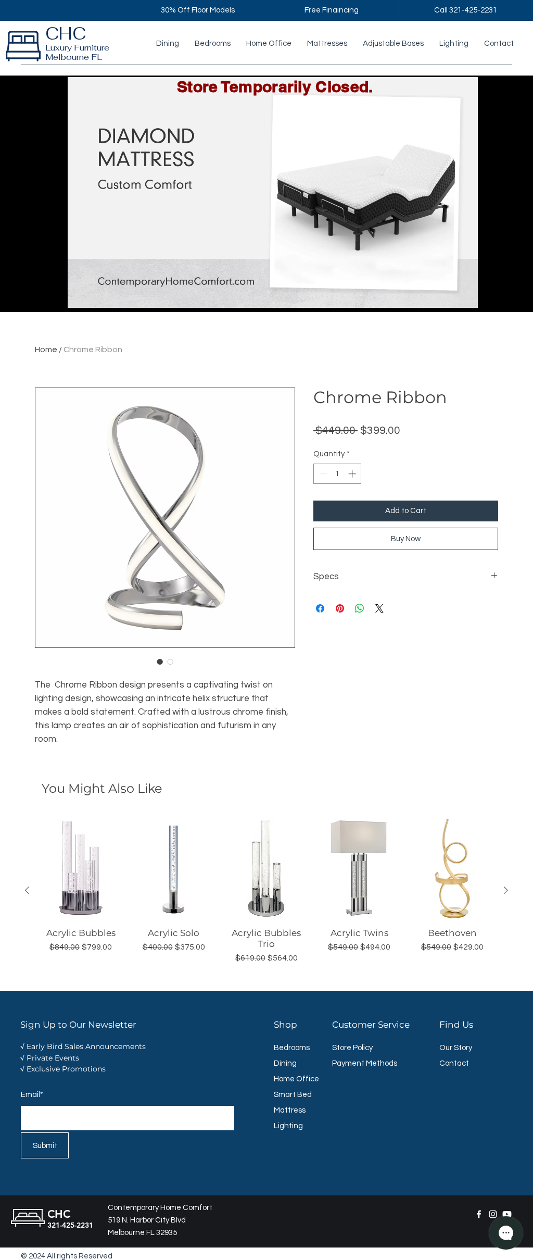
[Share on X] (379, 608)
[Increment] (353, 473)
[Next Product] (506, 890)
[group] (266, 890)
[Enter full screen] (486, 294)
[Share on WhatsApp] (359, 608)
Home (46, 349)
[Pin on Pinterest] (340, 608)
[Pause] (59, 294)
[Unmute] (76, 294)
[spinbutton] (337, 473)
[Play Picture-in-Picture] (468, 294)
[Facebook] (479, 1214)
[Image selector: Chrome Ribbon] (160, 661)
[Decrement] (322, 473)
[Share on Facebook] (320, 608)
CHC (65, 33)
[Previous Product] (27, 890)
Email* (32, 1095)
